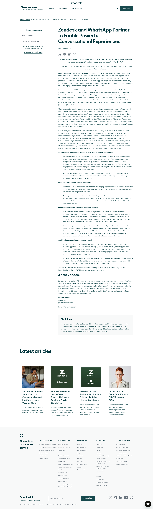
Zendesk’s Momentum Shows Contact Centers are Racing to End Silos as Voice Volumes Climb (32, 397)
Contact (126, 8)
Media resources (76, 8)
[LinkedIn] (120, 497)
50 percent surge (71, 133)
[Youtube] (126, 497)
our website (92, 270)
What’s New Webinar (107, 268)
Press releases (62, 8)
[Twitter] (110, 497)
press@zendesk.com (65, 303)
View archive (27, 36)
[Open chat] (148, 504)
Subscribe (87, 498)
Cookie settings (51, 505)
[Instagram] (131, 497)
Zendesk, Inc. (95, 73)
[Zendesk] (21, 439)
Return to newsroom (30, 41)
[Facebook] (115, 497)
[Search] (117, 8)
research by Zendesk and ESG (88, 97)
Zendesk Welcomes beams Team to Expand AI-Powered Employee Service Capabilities (60, 397)
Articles (51, 8)
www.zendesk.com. (84, 293)
